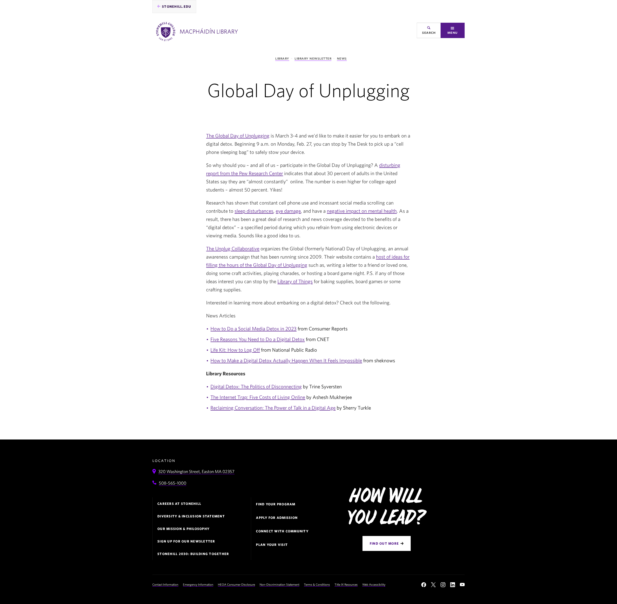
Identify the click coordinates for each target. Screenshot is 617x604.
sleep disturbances (254, 211)
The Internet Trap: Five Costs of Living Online (257, 397)
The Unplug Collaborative (232, 248)
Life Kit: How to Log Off (235, 350)
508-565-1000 (172, 483)
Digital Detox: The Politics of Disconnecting (256, 386)
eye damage (288, 211)
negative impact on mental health (362, 211)
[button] (453, 30)
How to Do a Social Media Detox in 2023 (253, 328)
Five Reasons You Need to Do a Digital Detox (257, 339)
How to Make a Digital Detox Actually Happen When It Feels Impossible (286, 360)
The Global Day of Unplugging (237, 135)
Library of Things (295, 281)
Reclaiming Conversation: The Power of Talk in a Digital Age (272, 408)
